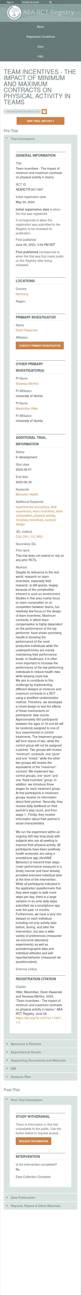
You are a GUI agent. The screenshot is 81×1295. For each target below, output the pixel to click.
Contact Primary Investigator (39, 345)
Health (33, 494)
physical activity (44, 515)
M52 (40, 536)
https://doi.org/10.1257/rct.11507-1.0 (39, 1020)
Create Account (30, 2)
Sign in (10, 2)
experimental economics (32, 507)
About (40, 27)
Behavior (22, 494)
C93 (18, 536)
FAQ (40, 56)
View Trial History (39, 121)
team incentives (43, 511)
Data (40, 46)
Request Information (33, 1141)
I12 (32, 536)
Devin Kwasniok (26, 330)
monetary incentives (29, 520)
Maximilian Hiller (27, 408)
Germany (22, 294)
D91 (26, 536)
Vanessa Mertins (27, 383)
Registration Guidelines (40, 37)
